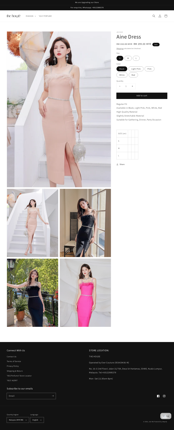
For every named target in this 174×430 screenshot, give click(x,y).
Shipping (119, 48)
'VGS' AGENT (12, 380)
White (122, 75)
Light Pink (136, 69)
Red (133, 75)
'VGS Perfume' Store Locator (19, 375)
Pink (149, 69)
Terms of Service (14, 361)
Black (121, 69)
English (35, 420)
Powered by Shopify (160, 422)
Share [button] (122, 164)
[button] (30, 16)
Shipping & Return (15, 371)
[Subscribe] (53, 396)
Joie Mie (151, 422)
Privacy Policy (13, 366)
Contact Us (11, 356)
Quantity (119, 81)
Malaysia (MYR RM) (16, 420)
